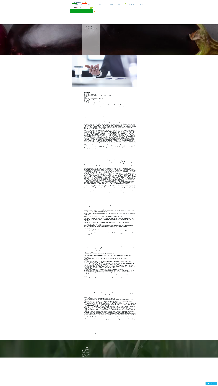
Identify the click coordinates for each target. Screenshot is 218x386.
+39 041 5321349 (87, 354)
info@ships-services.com (127, 106)
